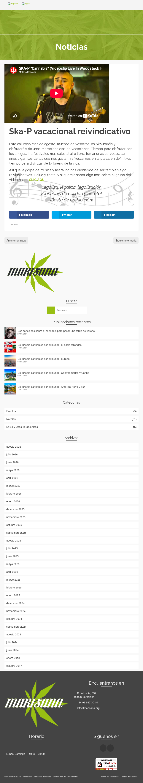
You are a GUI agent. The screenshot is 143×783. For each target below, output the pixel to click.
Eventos (11, 411)
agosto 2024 (13, 634)
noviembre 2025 (16, 517)
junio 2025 (12, 556)
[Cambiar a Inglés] (26, 4)
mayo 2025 (13, 564)
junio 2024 (12, 650)
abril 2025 (12, 572)
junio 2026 (12, 462)
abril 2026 (12, 478)
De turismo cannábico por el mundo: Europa (44, 359)
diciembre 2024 (15, 603)
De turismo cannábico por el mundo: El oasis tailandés (50, 345)
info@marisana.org (88, 708)
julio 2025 (12, 548)
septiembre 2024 (16, 626)
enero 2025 (13, 595)
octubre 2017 (14, 665)
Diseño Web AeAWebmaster (65, 776)
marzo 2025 (13, 579)
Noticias (14, 224)
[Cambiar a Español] (13, 4)
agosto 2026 (13, 446)
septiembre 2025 (16, 532)
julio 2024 (12, 642)
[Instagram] (110, 748)
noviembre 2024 (16, 611)
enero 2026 (13, 501)
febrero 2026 (14, 493)
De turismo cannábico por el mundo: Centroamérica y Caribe (53, 373)
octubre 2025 (14, 525)
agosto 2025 (13, 540)
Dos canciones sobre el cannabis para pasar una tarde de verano (56, 331)
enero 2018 (13, 658)
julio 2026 (12, 454)
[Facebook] (103, 748)
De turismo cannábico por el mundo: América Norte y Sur (51, 387)
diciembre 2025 (15, 509)
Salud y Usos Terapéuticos (22, 427)
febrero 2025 (14, 587)
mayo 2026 (13, 470)
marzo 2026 (13, 485)
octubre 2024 (14, 619)
